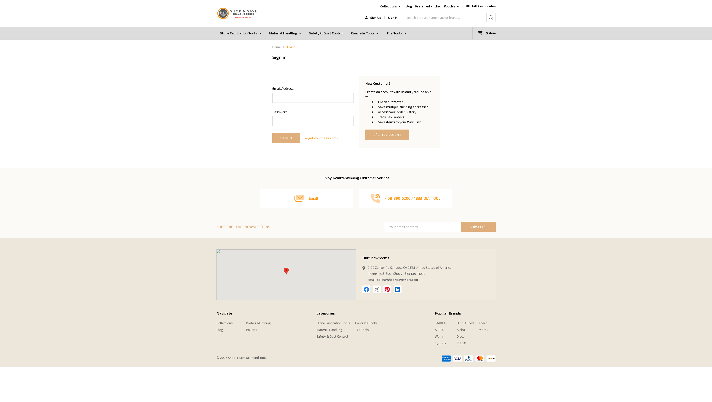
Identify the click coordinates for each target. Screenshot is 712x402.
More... (484, 329)
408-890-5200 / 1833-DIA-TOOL (401, 273)
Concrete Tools (363, 33)
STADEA (440, 323)
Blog (408, 6)
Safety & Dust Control (326, 33)
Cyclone (440, 343)
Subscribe (478, 227)
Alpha (461, 329)
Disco (461, 336)
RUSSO (461, 343)
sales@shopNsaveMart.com (397, 279)
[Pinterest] (387, 289)
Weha (439, 336)
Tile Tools (394, 33)
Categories (325, 313)
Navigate (224, 313)
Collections (388, 6)
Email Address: (283, 88)
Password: (280, 112)
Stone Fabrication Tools (238, 33)
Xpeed (483, 323)
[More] (260, 33)
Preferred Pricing (428, 6)
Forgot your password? (320, 138)
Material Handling (283, 33)
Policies (449, 6)
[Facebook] (366, 289)
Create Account (387, 135)
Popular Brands (448, 313)
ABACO (439, 329)
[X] (377, 289)
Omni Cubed (465, 323)
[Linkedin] (398, 289)
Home (276, 47)
